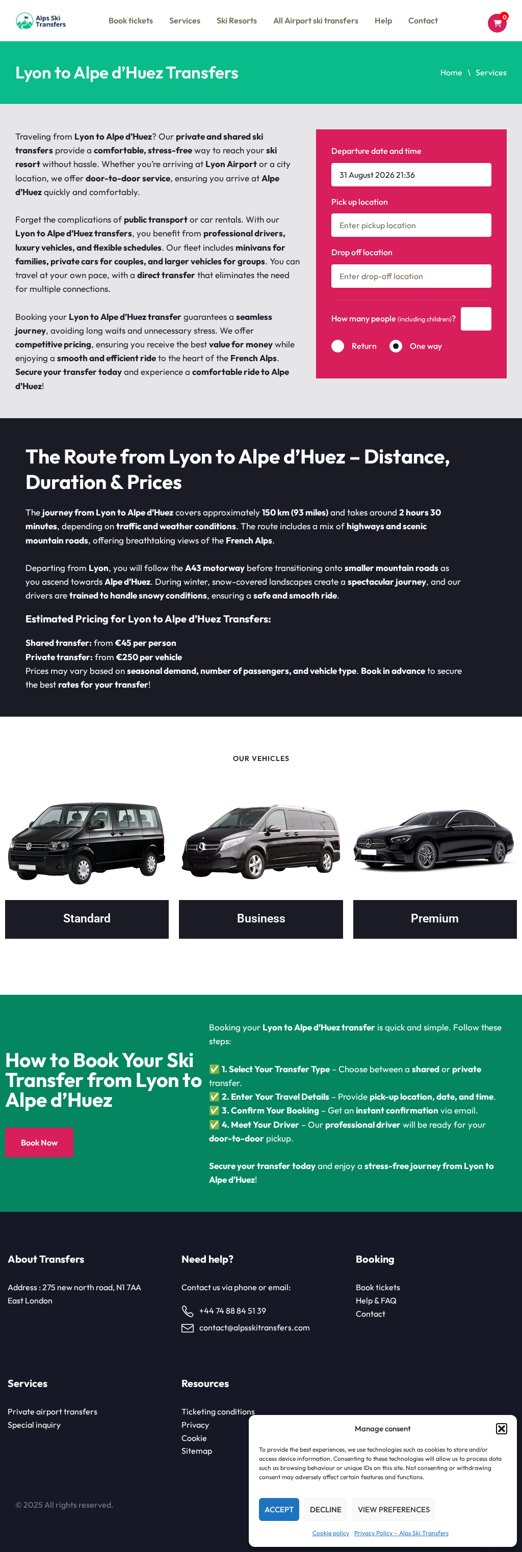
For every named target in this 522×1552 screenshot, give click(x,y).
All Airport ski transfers (315, 20)
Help (383, 20)
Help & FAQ (376, 1300)
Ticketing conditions (218, 1411)
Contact (423, 20)
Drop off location (362, 252)
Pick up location (359, 202)
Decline (326, 1509)
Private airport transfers (52, 1411)
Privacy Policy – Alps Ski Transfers (401, 1533)
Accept (279, 1509)
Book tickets (131, 20)
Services (184, 20)
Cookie (194, 1438)
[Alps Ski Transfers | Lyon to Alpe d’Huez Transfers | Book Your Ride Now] (40, 20)
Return (364, 346)
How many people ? (393, 318)
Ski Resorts (237, 20)
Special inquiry (34, 1425)
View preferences (394, 1509)
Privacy (195, 1425)
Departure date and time (376, 151)
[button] (502, 1429)
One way (426, 346)
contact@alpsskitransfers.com (254, 1327)
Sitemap (196, 1451)
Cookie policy (330, 1533)
